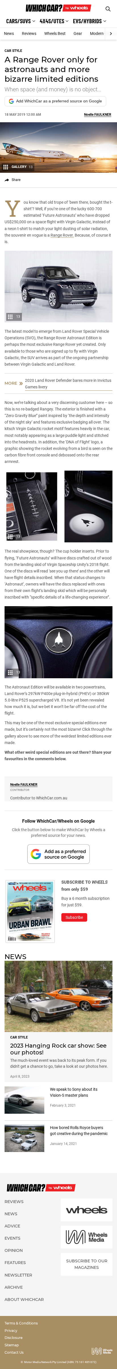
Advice (12, 1226)
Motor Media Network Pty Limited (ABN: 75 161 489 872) (60, 1362)
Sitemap (12, 1345)
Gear (78, 33)
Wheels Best (55, 33)
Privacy (11, 1330)
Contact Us (14, 1352)
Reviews (29, 33)
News (9, 33)
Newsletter (18, 1275)
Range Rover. (62, 235)
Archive (14, 1287)
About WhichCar (24, 1299)
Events (12, 1238)
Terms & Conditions (21, 1323)
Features (15, 1262)
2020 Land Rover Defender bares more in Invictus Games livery (68, 383)
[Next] (111, 34)
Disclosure (13, 1338)
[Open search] (108, 9)
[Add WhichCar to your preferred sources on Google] (58, 854)
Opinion (14, 1250)
